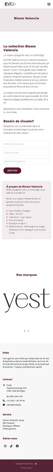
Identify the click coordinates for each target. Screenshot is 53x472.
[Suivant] (28, 331)
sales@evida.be (14, 404)
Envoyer (12, 170)
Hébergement (9, 428)
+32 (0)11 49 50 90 (16, 400)
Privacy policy (26, 467)
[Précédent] (25, 331)
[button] (48, 4)
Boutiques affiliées (11, 425)
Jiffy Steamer (9, 423)
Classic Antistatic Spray (13, 420)
